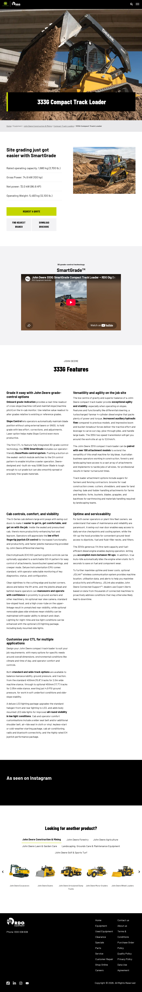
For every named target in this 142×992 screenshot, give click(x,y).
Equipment (101, 925)
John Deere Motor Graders (97, 885)
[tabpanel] (104, 170)
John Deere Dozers (45, 885)
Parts (98, 947)
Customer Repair (104, 959)
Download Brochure (44, 224)
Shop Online (101, 964)
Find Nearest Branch (19, 224)
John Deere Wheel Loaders (122, 885)
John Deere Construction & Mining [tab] (41, 839)
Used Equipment (104, 931)
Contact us (123, 920)
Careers (99, 970)
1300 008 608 (21, 931)
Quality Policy (124, 953)
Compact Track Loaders (64, 126)
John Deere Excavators (19, 885)
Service (99, 953)
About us (122, 925)
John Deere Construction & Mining (38, 126)
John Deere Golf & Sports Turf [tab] (71, 852)
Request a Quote (31, 211)
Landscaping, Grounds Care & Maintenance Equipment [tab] (91, 846)
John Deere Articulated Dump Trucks (71, 887)
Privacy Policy (124, 959)
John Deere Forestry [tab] (77, 839)
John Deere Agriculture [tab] (105, 839)
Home (9, 126)
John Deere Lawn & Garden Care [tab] (39, 846)
